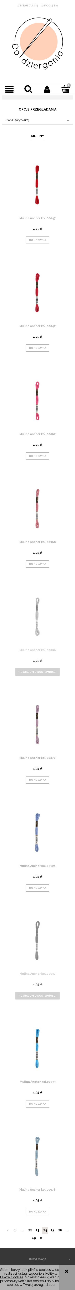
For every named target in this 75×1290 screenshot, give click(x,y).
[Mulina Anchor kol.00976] (37, 1156)
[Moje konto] (47, 89)
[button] (9, 89)
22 (30, 1230)
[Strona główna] (37, 44)
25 (52, 1230)
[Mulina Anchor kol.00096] (37, 617)
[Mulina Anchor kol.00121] (37, 832)
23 (37, 1230)
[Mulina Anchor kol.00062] (37, 401)
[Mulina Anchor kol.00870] (37, 724)
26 (60, 1230)
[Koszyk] (65, 89)
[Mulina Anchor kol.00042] (37, 293)
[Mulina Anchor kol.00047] (37, 185)
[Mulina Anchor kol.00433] (37, 1048)
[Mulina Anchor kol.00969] (37, 508)
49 (34, 1238)
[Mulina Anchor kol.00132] (37, 940)
